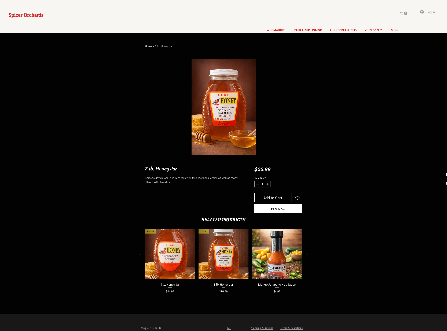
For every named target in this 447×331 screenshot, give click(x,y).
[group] (223, 261)
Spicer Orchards (26, 15)
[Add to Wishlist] (297, 197)
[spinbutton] (262, 184)
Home (148, 46)
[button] (404, 13)
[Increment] (268, 184)
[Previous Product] (140, 254)
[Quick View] (277, 254)
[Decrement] (257, 184)
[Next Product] (307, 254)
